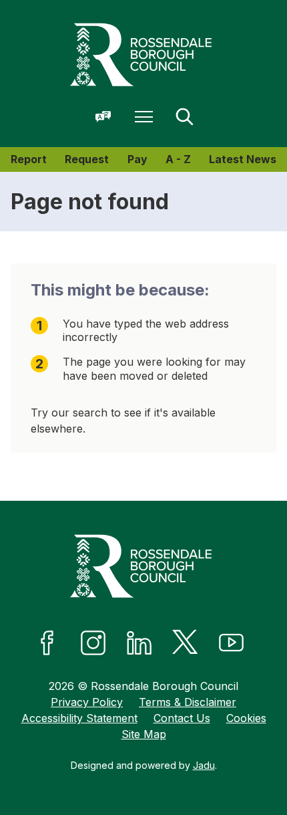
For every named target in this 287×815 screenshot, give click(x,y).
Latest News (242, 159)
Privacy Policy (87, 702)
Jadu (204, 765)
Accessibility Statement (79, 718)
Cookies (246, 718)
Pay (137, 159)
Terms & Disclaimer (187, 702)
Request (87, 159)
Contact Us (182, 718)
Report (29, 159)
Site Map (143, 734)
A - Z (178, 159)
